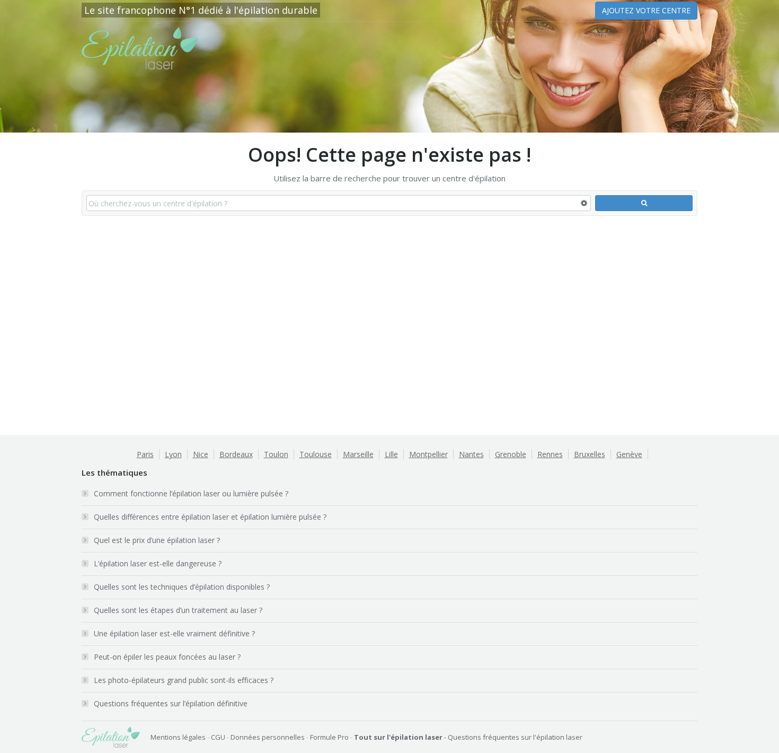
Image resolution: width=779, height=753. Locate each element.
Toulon (276, 454)
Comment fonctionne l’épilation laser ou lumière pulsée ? (191, 493)
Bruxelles (589, 454)
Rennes (550, 454)
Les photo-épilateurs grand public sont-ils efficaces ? (183, 680)
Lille (391, 454)
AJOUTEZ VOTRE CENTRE (646, 10)
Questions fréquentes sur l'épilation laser (515, 737)
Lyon (173, 454)
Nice (200, 454)
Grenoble (510, 454)
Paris (145, 454)
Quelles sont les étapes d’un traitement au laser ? (178, 610)
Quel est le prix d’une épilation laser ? (157, 540)
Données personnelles (268, 737)
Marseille (358, 454)
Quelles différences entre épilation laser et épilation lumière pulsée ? (210, 517)
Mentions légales (178, 737)
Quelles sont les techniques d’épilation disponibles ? (182, 587)
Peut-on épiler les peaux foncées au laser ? (167, 657)
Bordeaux (236, 454)
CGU (218, 737)
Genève (629, 454)
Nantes (471, 454)
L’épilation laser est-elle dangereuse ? (158, 563)
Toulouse (315, 454)
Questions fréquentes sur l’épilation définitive (170, 703)
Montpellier (428, 454)
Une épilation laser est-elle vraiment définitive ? (174, 633)
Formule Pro (329, 737)
